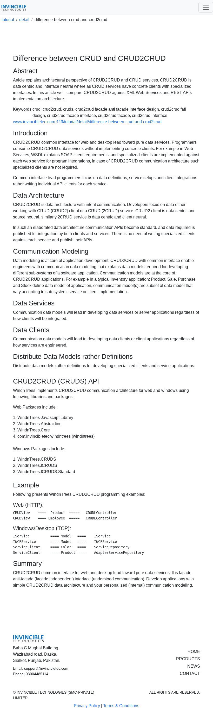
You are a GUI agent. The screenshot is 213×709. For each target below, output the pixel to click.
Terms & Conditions (121, 706)
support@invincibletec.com (46, 668)
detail (24, 19)
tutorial (8, 19)
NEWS (193, 666)
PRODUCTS (188, 659)
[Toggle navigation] (205, 7)
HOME (194, 651)
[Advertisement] (107, 40)
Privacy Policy (87, 706)
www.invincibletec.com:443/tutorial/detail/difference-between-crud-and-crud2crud (87, 122)
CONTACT (190, 673)
